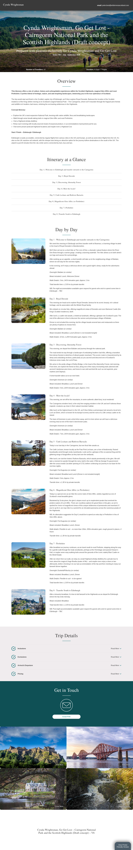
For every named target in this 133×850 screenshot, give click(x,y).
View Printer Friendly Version (123, 846)
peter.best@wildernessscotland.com (115, 5)
